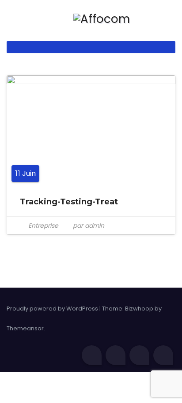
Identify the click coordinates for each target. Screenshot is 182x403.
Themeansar (25, 328)
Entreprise (43, 225)
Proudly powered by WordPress (53, 308)
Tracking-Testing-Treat (69, 202)
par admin (87, 225)
